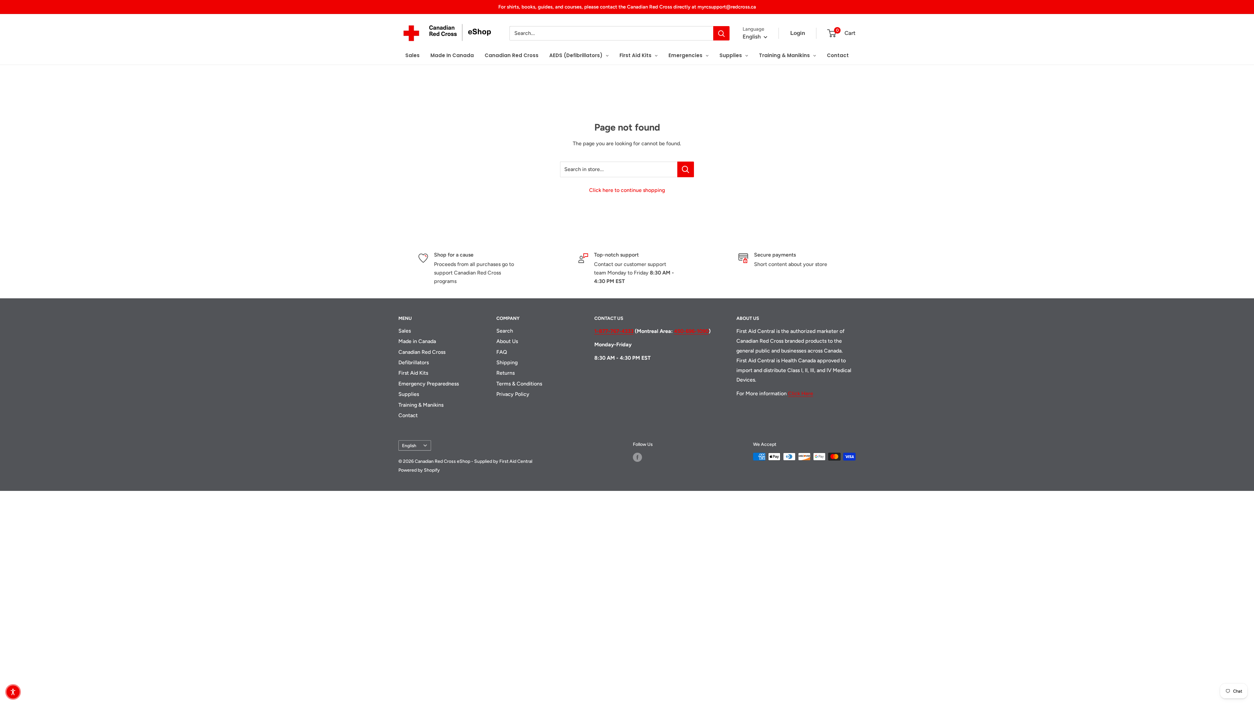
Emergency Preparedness (428, 384)
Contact (408, 415)
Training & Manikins (420, 405)
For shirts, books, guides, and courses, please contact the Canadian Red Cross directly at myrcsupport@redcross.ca (627, 7)
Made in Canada (417, 341)
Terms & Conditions (519, 384)
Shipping (507, 362)
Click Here (800, 393)
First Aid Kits (413, 373)
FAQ (501, 352)
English (409, 445)
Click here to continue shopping (627, 190)
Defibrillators (413, 362)
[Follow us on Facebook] (637, 457)
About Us (507, 341)
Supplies (408, 394)
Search (504, 331)
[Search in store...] (685, 169)
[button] (13, 692)
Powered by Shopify (419, 470)
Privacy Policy (512, 394)
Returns (505, 373)
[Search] (721, 33)
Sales (404, 331)
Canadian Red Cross (421, 352)
